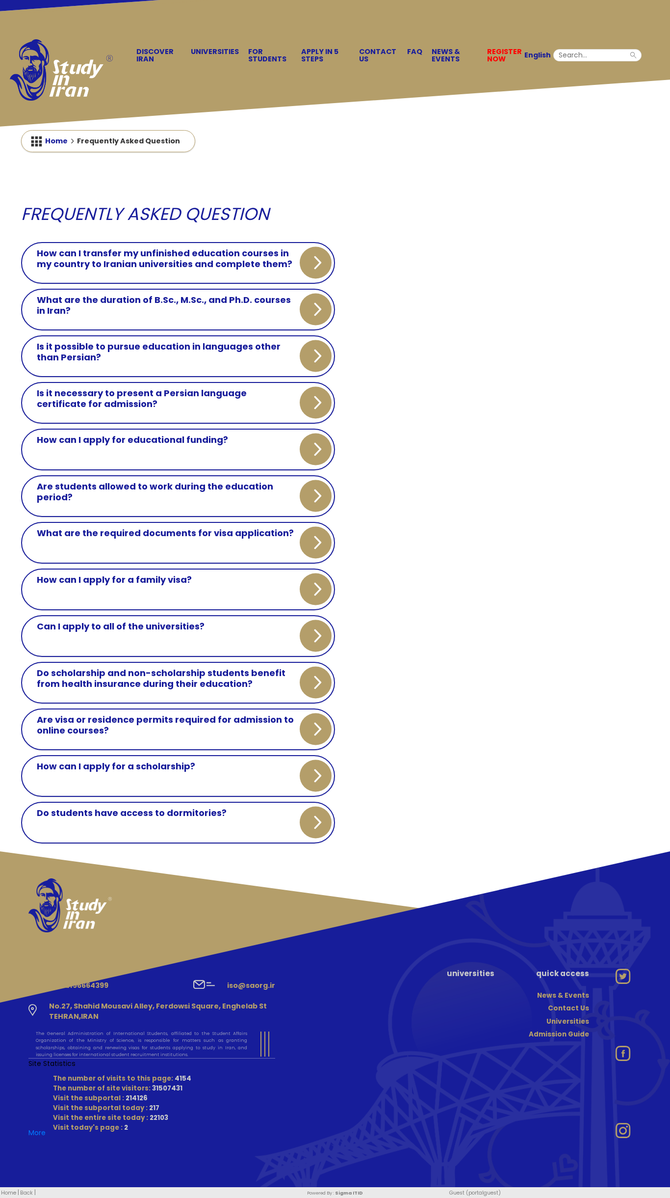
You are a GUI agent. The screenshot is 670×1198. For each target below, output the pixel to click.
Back (26, 1193)
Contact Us (377, 55)
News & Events (446, 55)
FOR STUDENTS (267, 55)
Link (130, 648)
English (537, 55)
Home (56, 141)
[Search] (636, 54)
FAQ (414, 51)
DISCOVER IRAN (155, 55)
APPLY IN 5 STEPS (319, 55)
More (37, 1133)
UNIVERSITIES (215, 51)
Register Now (504, 55)
